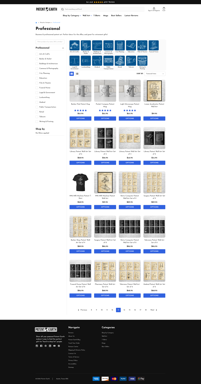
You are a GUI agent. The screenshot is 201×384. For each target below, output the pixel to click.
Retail (41, 112)
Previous (83, 310)
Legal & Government (47, 92)
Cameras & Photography (48, 68)
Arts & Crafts (44, 54)
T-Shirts (96, 16)
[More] (80, 16)
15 (129, 310)
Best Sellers (116, 16)
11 (107, 310)
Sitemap (71, 367)
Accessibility (72, 364)
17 (140, 310)
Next (153, 310)
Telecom (42, 117)
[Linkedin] (50, 346)
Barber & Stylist (45, 59)
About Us (71, 336)
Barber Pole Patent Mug (80, 104)
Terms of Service (73, 357)
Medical (42, 102)
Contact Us (72, 353)
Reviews (70, 333)
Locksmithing (44, 97)
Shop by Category (71, 16)
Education (43, 78)
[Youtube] (54, 346)
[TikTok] (59, 346)
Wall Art (86, 16)
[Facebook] (41, 346)
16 (135, 310)
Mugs (105, 16)
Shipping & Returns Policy (76, 350)
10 (102, 310)
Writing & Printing (46, 121)
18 (146, 310)
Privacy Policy (72, 360)
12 (112, 310)
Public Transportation (47, 107)
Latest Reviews (131, 16)
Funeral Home (44, 88)
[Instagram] (37, 346)
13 (118, 310)
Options (80, 118)
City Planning (44, 73)
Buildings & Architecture (48, 64)
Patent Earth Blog (74, 340)
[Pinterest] (46, 346)
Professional (42, 48)
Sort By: (140, 74)
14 (124, 310)
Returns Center (73, 346)
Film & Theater (45, 83)
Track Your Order (74, 343)
